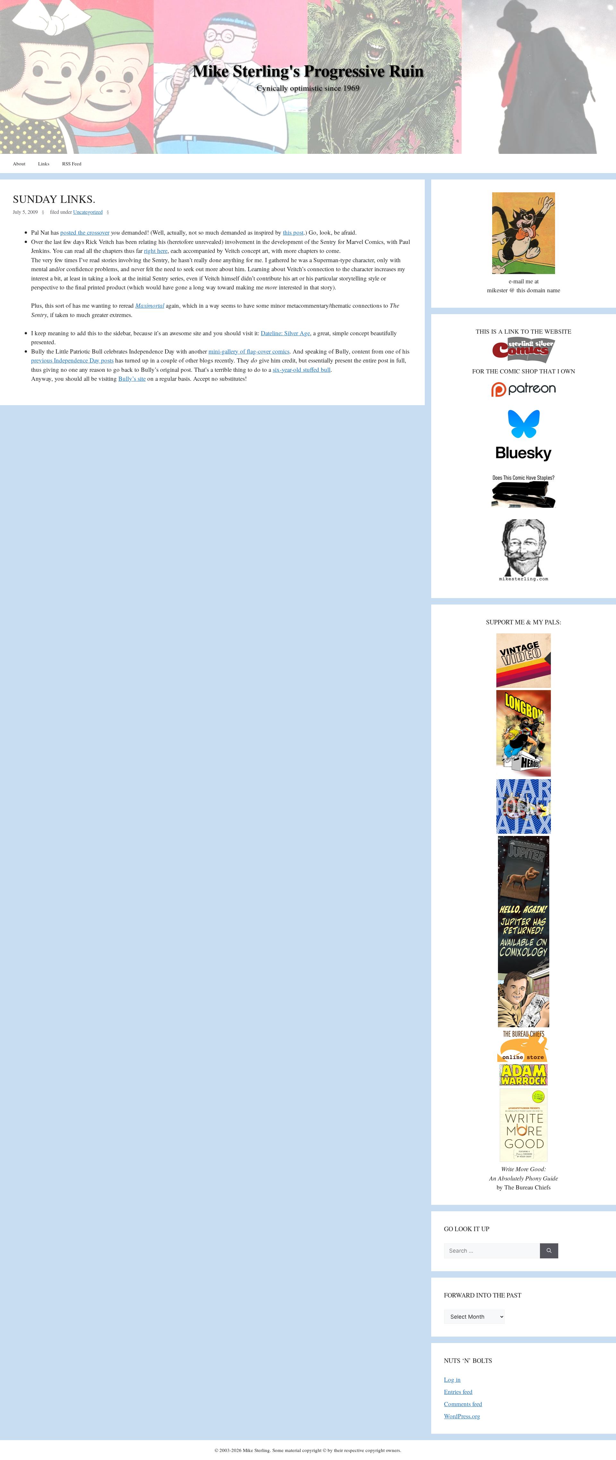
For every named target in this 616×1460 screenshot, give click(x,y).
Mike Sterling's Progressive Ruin (308, 70)
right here (155, 250)
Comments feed (463, 1404)
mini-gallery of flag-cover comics (249, 351)
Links (43, 163)
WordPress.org (462, 1416)
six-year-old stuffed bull (301, 369)
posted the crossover (84, 232)
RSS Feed (71, 163)
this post (293, 232)
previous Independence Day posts (72, 360)
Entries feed (458, 1392)
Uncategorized (88, 211)
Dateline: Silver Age (285, 333)
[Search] (549, 1251)
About (19, 163)
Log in (452, 1379)
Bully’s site (132, 378)
